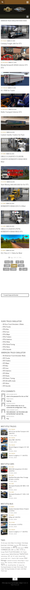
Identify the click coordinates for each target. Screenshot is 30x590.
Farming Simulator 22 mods (8, 567)
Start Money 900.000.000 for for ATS (14, 185)
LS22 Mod (11, 543)
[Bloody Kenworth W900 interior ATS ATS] (15, 53)
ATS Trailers (4, 88)
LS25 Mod (23, 569)
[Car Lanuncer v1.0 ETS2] (4, 525)
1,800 (7, 265)
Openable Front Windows (12, 560)
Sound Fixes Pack (12, 565)
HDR (11, 556)
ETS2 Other (6, 342)
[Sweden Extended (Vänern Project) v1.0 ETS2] (4, 509)
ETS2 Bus (6, 329)
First (7, 262)
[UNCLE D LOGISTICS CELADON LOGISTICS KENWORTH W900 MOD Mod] (15, 145)
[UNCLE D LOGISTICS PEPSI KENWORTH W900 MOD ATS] (15, 217)
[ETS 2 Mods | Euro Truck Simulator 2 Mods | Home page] (15, 9)
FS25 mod (4, 571)
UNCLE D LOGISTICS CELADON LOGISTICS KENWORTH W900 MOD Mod (14, 159)
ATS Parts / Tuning (9, 378)
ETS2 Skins (6, 347)
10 (17, 262)
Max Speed (21, 558)
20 (22, 262)
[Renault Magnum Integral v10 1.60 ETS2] (4, 447)
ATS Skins (3, 153)
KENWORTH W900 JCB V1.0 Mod (13, 206)
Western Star (21, 565)
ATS (15, 547)
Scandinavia (10, 562)
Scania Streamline (21, 562)
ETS (21, 550)
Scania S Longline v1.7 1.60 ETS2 (18, 455)
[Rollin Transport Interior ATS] (15, 100)
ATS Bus (5, 366)
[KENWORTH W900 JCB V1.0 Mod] (15, 194)
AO (11, 547)
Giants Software (4, 556)
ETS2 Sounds (7, 349)
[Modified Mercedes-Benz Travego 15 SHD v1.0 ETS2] (4, 477)
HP (13, 556)
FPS (21, 552)
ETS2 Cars (6, 332)
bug (7, 418)
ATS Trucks (4, 41)
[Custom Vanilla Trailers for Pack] (15, 123)
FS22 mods (20, 567)
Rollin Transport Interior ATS (11, 112)
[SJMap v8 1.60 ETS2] (4, 517)
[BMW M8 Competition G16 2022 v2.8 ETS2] (4, 469)
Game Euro (24, 554)
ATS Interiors (4, 62)
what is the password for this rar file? (17, 396)
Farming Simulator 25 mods (12, 569)
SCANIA (15, 562)
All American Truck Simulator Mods (14, 356)
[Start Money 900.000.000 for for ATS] (15, 173)
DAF (12, 550)
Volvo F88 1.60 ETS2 (14, 440)
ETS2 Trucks (7, 327)
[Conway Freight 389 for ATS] (15, 32)
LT (10, 558)
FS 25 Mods (17, 543)
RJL (6, 562)
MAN (17, 558)
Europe (2, 552)
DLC (18, 549)
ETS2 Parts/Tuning (9, 344)
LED (9, 558)
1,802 (21, 265)
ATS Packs (3, 132)
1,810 (6, 269)
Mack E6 (14, 558)
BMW (26, 548)
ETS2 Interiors (7, 339)
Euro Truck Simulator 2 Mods (15, 583)
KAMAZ (16, 556)
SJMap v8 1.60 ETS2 (14, 517)
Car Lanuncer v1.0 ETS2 (15, 524)
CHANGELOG (5, 550)
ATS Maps (3, 250)
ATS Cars (5, 368)
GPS (9, 556)
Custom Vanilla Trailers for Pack (12, 135)
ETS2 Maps (6, 334)
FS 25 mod (4, 543)
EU (24, 549)
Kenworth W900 (4, 558)
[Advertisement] (15, 281)
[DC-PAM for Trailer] (15, 79)
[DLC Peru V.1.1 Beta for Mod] (15, 241)
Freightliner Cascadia (5, 554)
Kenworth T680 (22, 556)
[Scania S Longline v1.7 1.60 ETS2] (4, 456)
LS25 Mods (10, 545)
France (24, 552)
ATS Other (3, 182)
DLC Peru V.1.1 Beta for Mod (11, 253)
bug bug (8, 401)
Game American (14, 554)
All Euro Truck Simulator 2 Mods (13, 324)
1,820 (13, 269)
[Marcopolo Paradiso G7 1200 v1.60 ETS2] (4, 494)
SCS (3, 564)
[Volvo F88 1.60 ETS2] (4, 440)
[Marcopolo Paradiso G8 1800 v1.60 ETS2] (4, 486)
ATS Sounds (6, 386)
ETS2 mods (5, 583)
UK (17, 565)
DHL (15, 549)
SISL (6, 565)
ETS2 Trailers (7, 337)
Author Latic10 (21, 547)
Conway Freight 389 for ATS (11, 43)
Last (25, 269)
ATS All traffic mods (9, 381)
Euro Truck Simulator (12, 552)
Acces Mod (16, 545)
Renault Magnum (21, 560)
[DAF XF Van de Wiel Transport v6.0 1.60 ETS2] (4, 431)
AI (20, 545)
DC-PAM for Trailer (8, 90)
